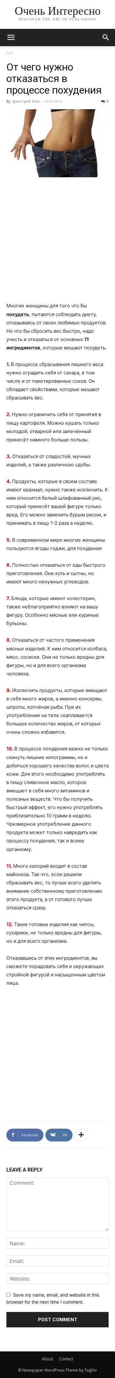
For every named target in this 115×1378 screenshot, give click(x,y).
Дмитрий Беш (26, 101)
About (47, 1359)
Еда (9, 52)
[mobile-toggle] (11, 37)
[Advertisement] (57, 243)
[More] (81, 1135)
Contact (66, 1359)
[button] (106, 37)
